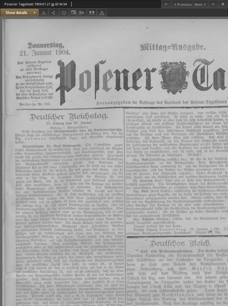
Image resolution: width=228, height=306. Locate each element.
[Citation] (92, 13)
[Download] (44, 13)
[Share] (54, 13)
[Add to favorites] (64, 13)
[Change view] (72, 13)
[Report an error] (102, 13)
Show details (16, 12)
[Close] (223, 4)
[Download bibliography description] (81, 13)
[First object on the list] (166, 4)
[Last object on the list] (213, 4)
